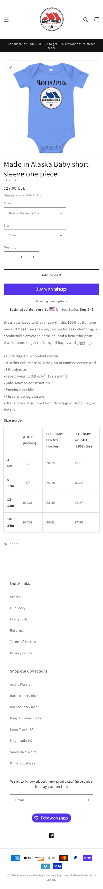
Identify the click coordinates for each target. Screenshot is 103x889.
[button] (6, 19)
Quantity (10, 247)
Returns (16, 630)
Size (7, 225)
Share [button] (14, 543)
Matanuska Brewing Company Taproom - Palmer (48, 875)
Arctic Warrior (21, 684)
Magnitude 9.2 (21, 740)
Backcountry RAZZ (25, 707)
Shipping (9, 195)
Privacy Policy (21, 653)
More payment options (51, 301)
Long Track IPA (22, 729)
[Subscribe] (87, 800)
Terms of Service (23, 641)
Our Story (17, 608)
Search (15, 596)
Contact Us (19, 619)
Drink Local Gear (23, 763)
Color (7, 203)
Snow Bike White (23, 752)
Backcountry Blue (24, 695)
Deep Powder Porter (26, 718)
